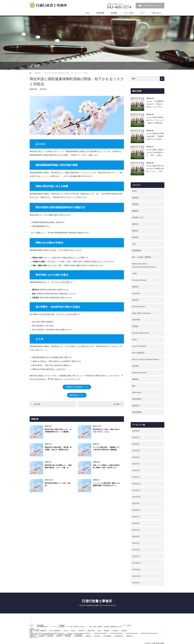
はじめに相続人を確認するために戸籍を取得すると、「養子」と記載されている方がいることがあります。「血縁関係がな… (155, 153)
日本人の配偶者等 (138, 353)
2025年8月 (136, 510)
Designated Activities (139, 372)
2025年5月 (136, 530)
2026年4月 (136, 457)
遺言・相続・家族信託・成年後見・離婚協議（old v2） (106, 626)
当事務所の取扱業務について (76, 387)
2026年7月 (136, 437)
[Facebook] (31, 618)
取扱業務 (114, 13)
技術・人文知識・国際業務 (141, 257)
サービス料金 (128, 13)
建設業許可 (136, 405)
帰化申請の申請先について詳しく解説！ (57, 484)
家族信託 (135, 231)
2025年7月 (136, 517)
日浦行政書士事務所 (97, 601)
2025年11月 (136, 490)
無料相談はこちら (77, 395)
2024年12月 (136, 563)
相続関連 (135, 198)
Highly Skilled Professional (141, 313)
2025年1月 (136, 556)
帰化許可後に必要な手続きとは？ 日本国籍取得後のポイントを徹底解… (58, 430)
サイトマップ (55, 626)
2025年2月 (136, 550)
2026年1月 (136, 477)
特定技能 (135, 326)
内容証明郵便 (136, 412)
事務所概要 (100, 13)
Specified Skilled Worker (140, 333)
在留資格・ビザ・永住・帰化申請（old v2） (72, 626)
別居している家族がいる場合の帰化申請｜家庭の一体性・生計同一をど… (106, 466)
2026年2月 (136, 470)
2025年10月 (136, 497)
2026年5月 (136, 451)
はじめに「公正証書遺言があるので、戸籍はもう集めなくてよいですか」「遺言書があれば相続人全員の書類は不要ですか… (155, 104)
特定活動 (135, 366)
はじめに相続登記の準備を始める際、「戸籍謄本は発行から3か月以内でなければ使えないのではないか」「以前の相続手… (155, 137)
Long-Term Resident (139, 346)
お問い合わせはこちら (152, 5)
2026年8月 (136, 431)
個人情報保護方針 (42, 626)
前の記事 (37, 404)
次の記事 (116, 404)
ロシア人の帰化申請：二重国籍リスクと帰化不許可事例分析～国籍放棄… (106, 448)
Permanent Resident (139, 280)
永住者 (134, 273)
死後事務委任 (136, 250)
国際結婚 (135, 379)
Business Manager (138, 306)
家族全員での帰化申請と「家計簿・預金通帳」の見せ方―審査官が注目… (58, 448)
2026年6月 (136, 444)
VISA (134, 244)
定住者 (134, 339)
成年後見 (135, 237)
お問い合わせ (156, 13)
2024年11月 (136, 569)
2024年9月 (136, 583)
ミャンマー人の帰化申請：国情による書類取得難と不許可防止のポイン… (106, 484)
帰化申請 (43, 89)
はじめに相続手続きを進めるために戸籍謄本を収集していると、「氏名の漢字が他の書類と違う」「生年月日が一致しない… (155, 169)
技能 (133, 386)
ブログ (142, 13)
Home (87, 13)
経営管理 (135, 300)
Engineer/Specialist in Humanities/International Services (144, 265)
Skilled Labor (136, 392)
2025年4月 (136, 536)
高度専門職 (136, 320)
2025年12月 (136, 484)
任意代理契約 (136, 399)
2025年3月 (136, 543)
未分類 (134, 191)
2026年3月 (136, 464)
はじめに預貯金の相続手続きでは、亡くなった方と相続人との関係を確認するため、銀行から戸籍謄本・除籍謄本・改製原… (155, 120)
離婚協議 (135, 211)
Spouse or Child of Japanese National (145, 359)
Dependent (136, 293)
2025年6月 (136, 523)
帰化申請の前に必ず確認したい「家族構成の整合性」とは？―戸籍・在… (58, 466)
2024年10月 (136, 576)
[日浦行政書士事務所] (49, 6)
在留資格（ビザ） (138, 217)
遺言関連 (135, 204)
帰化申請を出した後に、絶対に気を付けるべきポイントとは (106, 430)
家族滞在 (135, 287)
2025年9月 (136, 503)
